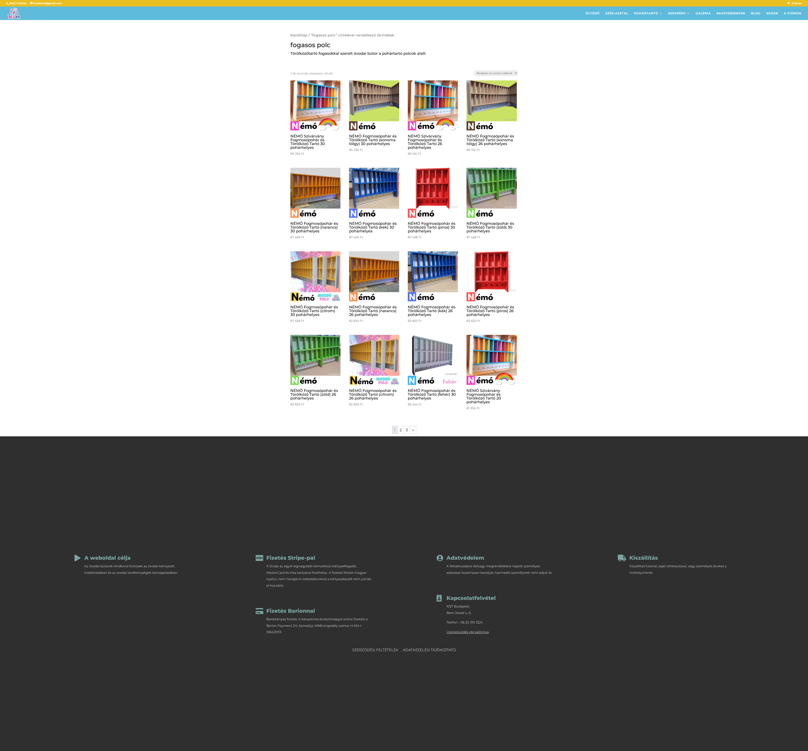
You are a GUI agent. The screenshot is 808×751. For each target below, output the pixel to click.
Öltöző (593, 13)
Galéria (703, 13)
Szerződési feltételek (375, 650)
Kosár (772, 13)
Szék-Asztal (616, 13)
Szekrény (677, 13)
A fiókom (792, 13)
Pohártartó (646, 13)
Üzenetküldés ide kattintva (468, 632)
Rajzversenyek (730, 13)
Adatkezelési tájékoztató (429, 650)
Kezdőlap (298, 35)
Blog (756, 13)
